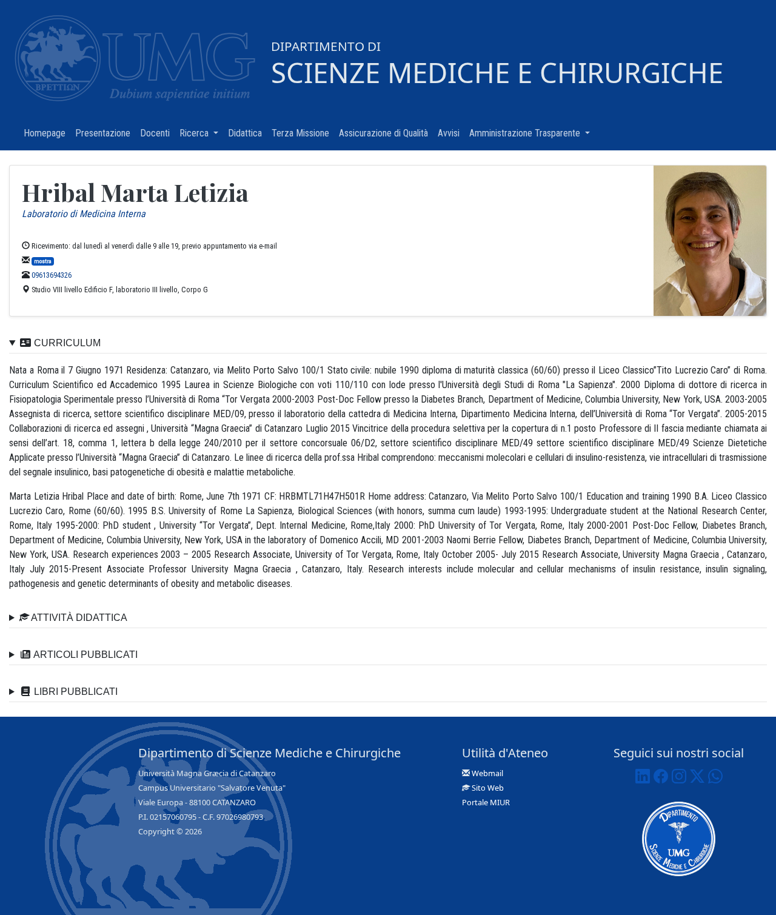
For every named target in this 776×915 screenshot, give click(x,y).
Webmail (487, 773)
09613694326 (52, 275)
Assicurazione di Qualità (386, 133)
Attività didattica (78, 617)
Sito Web (488, 787)
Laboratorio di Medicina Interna (84, 214)
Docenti (157, 133)
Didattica (247, 133)
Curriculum (66, 343)
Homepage (47, 133)
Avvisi (451, 133)
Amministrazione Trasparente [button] (532, 133)
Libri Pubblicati (75, 691)
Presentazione (105, 133)
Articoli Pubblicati (85, 654)
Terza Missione (303, 133)
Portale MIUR (486, 802)
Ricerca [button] (201, 133)
